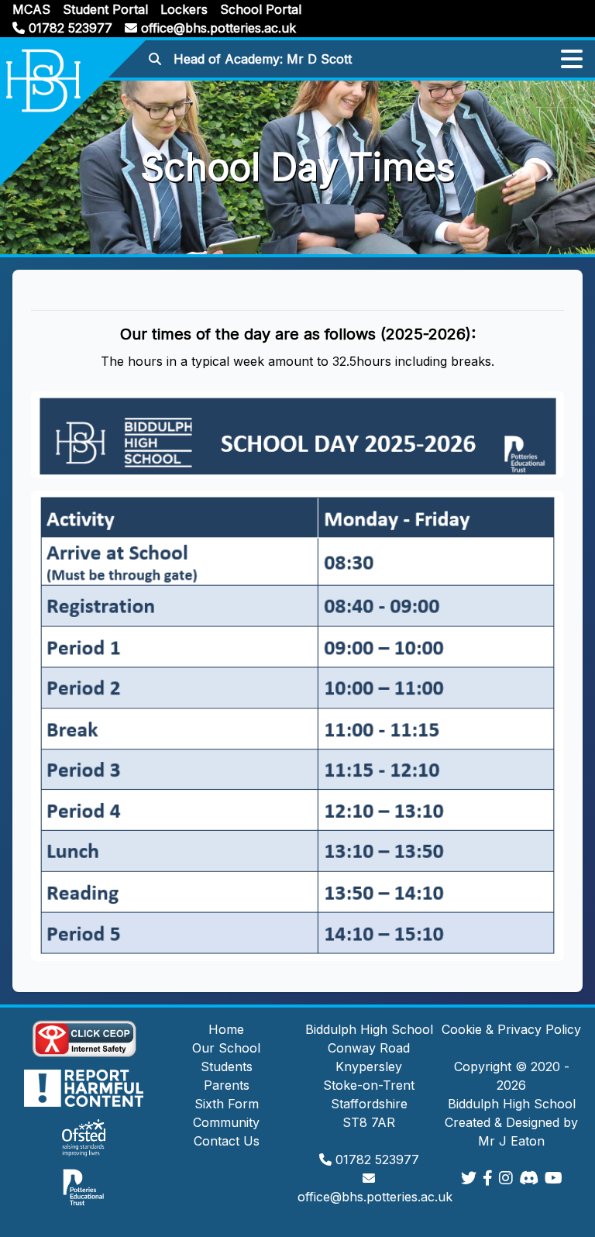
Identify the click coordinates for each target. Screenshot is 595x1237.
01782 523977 (68, 28)
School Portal (260, 9)
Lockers (184, 9)
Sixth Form (226, 1103)
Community (226, 1122)
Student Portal (105, 9)
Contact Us (227, 1141)
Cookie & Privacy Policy (511, 1029)
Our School (226, 1048)
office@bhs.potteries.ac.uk (216, 28)
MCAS (31, 9)
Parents (226, 1085)
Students (227, 1066)
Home (226, 1029)
